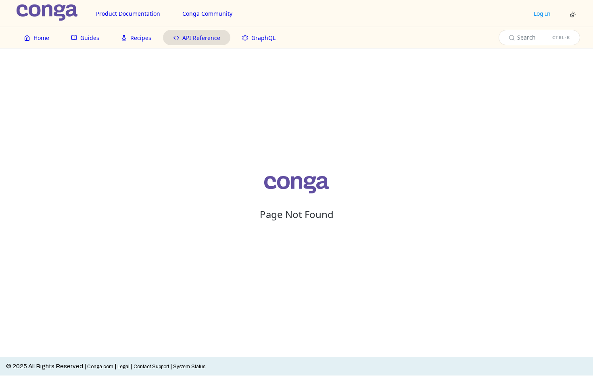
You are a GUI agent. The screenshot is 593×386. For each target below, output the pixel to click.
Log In (542, 13)
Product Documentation (128, 13)
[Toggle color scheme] (573, 14)
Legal (123, 366)
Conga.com (100, 366)
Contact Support (151, 366)
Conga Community (207, 13)
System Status (189, 366)
